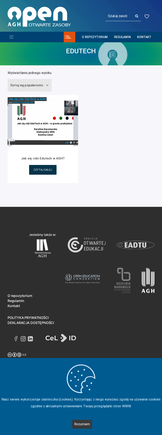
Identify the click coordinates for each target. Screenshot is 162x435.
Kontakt (144, 37)
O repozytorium (95, 37)
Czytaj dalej (43, 169)
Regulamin (122, 37)
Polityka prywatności (28, 318)
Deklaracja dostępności (31, 323)
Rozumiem (82, 424)
